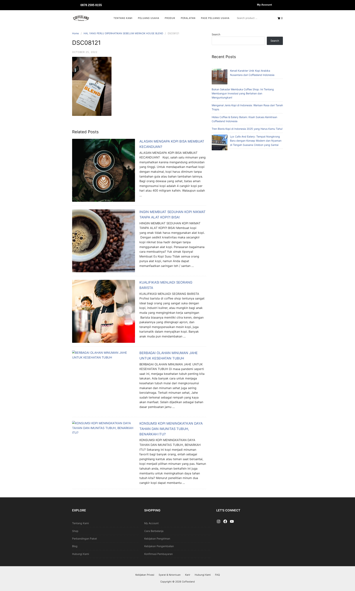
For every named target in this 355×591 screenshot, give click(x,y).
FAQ (217, 574)
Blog (74, 546)
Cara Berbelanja (153, 531)
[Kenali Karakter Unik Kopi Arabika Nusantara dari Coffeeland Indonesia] (219, 77)
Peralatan (188, 18)
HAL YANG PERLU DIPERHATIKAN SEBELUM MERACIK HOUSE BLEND (123, 33)
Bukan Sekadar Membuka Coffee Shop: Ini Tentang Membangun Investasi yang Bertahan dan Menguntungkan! (243, 93)
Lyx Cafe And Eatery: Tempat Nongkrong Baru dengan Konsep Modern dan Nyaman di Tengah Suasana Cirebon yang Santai (255, 140)
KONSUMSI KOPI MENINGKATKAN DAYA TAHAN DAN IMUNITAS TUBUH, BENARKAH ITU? (171, 428)
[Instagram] (218, 522)
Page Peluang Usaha (215, 18)
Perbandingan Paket (84, 538)
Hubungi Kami (80, 553)
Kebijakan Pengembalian (159, 546)
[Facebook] (225, 522)
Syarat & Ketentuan (170, 574)
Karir (187, 574)
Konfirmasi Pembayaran (158, 553)
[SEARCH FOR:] (253, 18)
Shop (75, 531)
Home (75, 33)
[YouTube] (232, 522)
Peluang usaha (148, 18)
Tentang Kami (123, 18)
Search (216, 34)
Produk (170, 18)
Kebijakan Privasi (144, 574)
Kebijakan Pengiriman (157, 538)
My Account (264, 4)
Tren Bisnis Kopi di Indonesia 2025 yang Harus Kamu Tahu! (247, 128)
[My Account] (253, 4)
